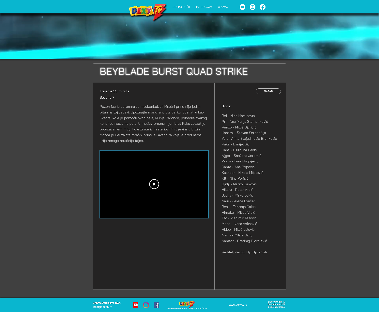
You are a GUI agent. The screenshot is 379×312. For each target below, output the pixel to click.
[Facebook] (262, 7)
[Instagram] (252, 7)
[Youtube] (242, 7)
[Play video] (154, 184)
